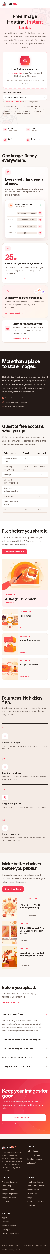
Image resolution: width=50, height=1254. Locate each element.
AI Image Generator (10, 1182)
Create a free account (13, 102)
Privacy (11, 1250)
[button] (25, 70)
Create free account (22, 1117)
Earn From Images (34, 1159)
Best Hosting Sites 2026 (37, 1186)
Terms (4, 1250)
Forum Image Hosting (35, 1201)
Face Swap (6, 1186)
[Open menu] (45, 4)
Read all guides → (13, 889)
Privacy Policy (8, 1230)
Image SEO (31, 1198)
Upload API (31, 1163)
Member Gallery (33, 1155)
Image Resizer (8, 1190)
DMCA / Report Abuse (11, 1234)
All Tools (5, 1201)
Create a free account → (15, 279)
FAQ (29, 1167)
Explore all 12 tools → (14, 552)
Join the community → (14, 313)
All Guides (31, 1205)
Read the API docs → (21, 339)
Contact (5, 1222)
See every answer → (10, 1002)
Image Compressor (10, 1194)
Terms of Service (9, 1226)
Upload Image (32, 1151)
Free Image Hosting (35, 1182)
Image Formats (33, 1190)
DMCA (17, 1250)
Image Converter (9, 1198)
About (4, 1218)
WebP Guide (32, 1194)
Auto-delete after (13, 92)
